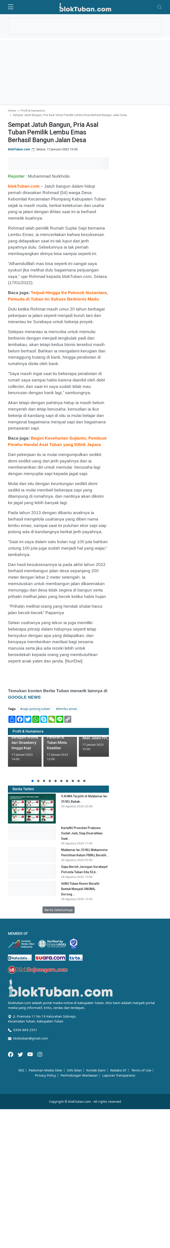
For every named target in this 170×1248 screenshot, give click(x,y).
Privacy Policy (45, 1075)
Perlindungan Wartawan (79, 1075)
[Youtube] (30, 1054)
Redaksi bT (118, 1070)
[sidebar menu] (10, 7)
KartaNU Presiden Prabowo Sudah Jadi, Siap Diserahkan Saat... (81, 833)
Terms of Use (141, 1070)
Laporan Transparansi (118, 1075)
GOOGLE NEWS (25, 697)
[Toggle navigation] (159, 7)
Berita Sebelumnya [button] (58, 910)
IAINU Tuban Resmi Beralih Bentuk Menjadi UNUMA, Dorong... (80, 889)
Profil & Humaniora (33, 110)
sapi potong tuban (36, 708)
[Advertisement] (85, 71)
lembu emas (67, 708)
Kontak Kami (96, 1070)
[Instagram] (39, 1054)
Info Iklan (74, 1070)
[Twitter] (21, 1054)
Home (12, 110)
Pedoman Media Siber (45, 1070)
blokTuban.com (19, 149)
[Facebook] (11, 1054)
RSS (21, 1070)
